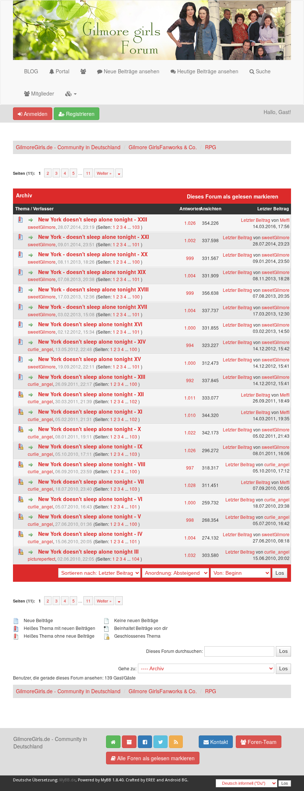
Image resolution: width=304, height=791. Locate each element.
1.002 (190, 240)
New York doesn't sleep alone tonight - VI (90, 499)
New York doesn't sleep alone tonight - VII (91, 481)
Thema (22, 209)
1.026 (190, 223)
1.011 (190, 397)
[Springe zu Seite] (119, 172)
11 (88, 173)
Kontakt (218, 741)
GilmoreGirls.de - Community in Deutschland (68, 147)
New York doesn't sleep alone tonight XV (89, 359)
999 (190, 258)
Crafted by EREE (140, 780)
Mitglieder (42, 93)
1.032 (190, 555)
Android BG (176, 780)
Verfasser (43, 209)
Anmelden (34, 113)
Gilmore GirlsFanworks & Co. (163, 147)
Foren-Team (261, 741)
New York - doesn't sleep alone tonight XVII (92, 306)
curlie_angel (40, 349)
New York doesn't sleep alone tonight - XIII (91, 376)
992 (190, 380)
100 (136, 261)
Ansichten (210, 209)
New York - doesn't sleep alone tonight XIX (92, 272)
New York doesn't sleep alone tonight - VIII (91, 464)
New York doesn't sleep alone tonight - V (89, 516)
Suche (262, 71)
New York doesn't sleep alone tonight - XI (90, 411)
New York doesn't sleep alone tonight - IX (90, 446)
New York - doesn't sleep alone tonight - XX (93, 254)
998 (190, 520)
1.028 (190, 485)
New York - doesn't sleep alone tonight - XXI (93, 236)
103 (136, 227)
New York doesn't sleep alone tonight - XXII (92, 219)
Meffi (285, 220)
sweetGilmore (42, 227)
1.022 (190, 432)
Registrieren (80, 113)
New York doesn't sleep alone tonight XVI (90, 324)
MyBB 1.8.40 (112, 780)
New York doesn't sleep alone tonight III (88, 551)
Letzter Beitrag (273, 209)
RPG (210, 147)
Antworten (190, 209)
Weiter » (104, 173)
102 (133, 401)
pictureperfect (41, 558)
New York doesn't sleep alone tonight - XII (91, 394)
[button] (71, 93)
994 (190, 345)
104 (135, 558)
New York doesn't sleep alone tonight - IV (90, 533)
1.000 (190, 327)
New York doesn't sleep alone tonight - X (89, 429)
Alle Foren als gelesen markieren (155, 758)
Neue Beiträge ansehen (130, 71)
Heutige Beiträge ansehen (207, 71)
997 (190, 467)
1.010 (190, 415)
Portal (61, 71)
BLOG (31, 71)
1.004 (190, 275)
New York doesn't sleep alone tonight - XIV (92, 341)
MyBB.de (67, 780)
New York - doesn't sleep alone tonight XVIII (93, 289)
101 (136, 244)
